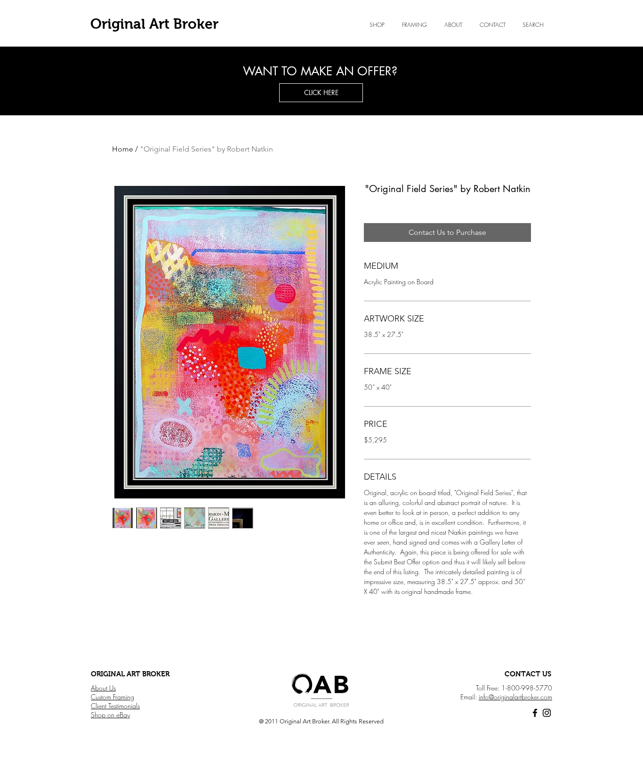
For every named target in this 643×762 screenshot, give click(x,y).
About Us (103, 687)
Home (122, 148)
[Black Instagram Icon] (546, 712)
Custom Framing (112, 696)
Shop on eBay (110, 714)
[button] (453, 25)
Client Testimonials (115, 705)
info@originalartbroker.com (515, 696)
